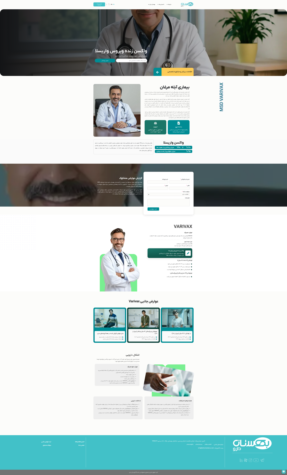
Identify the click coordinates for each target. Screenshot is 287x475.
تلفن (188, 185)
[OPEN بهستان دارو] (148, 4)
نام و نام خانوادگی (185, 179)
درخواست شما (186, 191)
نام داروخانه (165, 179)
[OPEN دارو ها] (167, 4)
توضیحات (187, 198)
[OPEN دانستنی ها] (158, 4)
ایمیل (166, 185)
